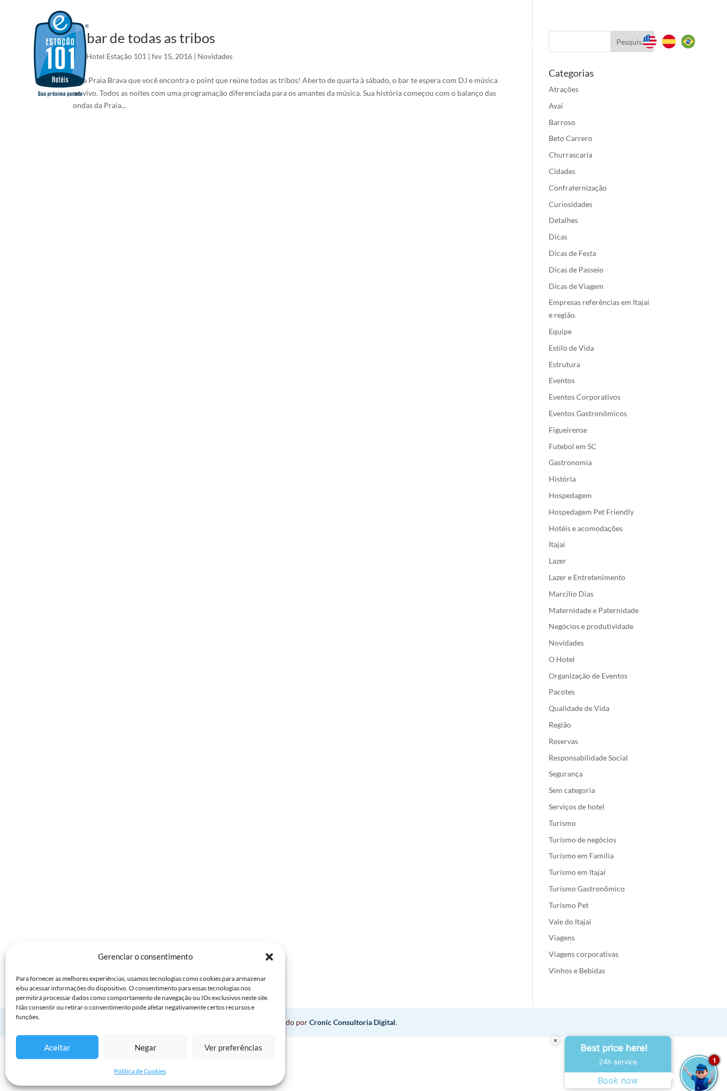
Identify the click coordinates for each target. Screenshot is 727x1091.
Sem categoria (572, 790)
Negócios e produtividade (591, 626)
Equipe (560, 331)
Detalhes (563, 220)
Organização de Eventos (588, 675)
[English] (652, 45)
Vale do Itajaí (570, 921)
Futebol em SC (573, 446)
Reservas (320, 41)
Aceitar (57, 1047)
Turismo (562, 823)
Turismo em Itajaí (577, 872)
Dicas (558, 236)
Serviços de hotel (577, 806)
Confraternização (578, 187)
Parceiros (518, 42)
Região (560, 724)
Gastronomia (570, 462)
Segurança (566, 773)
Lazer (557, 560)
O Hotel (562, 659)
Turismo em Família (581, 855)
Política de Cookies (140, 1071)
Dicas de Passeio (576, 269)
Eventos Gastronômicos (588, 413)
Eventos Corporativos (585, 396)
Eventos (452, 42)
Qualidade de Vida (579, 708)
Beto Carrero (570, 138)
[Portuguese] (690, 45)
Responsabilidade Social (588, 757)
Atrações (564, 89)
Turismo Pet (569, 905)
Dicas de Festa (572, 253)
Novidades (566, 642)
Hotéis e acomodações (586, 528)
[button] (269, 957)
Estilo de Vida (571, 347)
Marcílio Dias (571, 593)
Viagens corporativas (583, 953)
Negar (145, 1047)
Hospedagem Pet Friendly (591, 511)
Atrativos (386, 42)
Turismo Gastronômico (587, 888)
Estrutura (564, 364)
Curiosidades (570, 204)
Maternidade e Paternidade (594, 610)
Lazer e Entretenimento (587, 577)
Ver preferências (233, 1047)
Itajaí (557, 544)
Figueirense (568, 429)
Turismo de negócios (582, 839)
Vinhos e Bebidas (577, 970)
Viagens (562, 937)
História (562, 478)
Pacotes (562, 691)
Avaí (556, 105)
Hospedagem (570, 495)
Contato (573, 42)
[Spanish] (671, 45)
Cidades (562, 171)
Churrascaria (570, 154)
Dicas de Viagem (576, 286)
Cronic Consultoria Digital (352, 1022)
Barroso (562, 122)
